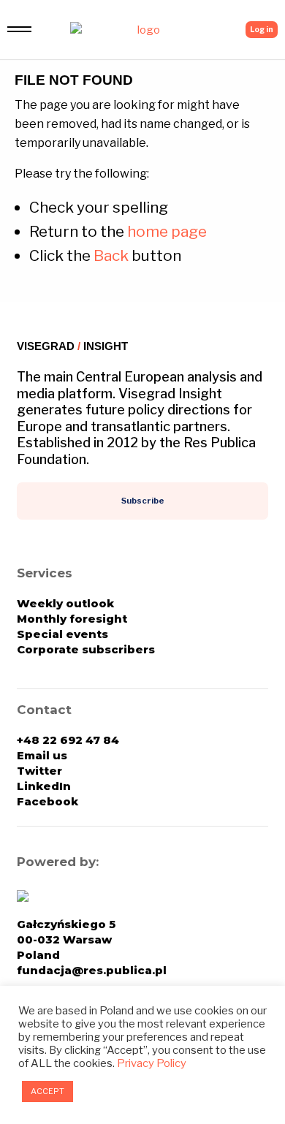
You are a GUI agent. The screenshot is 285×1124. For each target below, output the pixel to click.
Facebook (47, 801)
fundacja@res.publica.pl (92, 970)
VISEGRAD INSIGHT (72, 346)
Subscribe (142, 500)
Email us (42, 755)
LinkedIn (44, 786)
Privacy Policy (151, 1063)
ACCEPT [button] (47, 1091)
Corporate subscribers (86, 649)
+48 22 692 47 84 (68, 739)
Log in (261, 29)
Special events (62, 634)
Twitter (39, 770)
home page (167, 231)
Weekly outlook (65, 603)
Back (111, 255)
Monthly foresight (72, 618)
